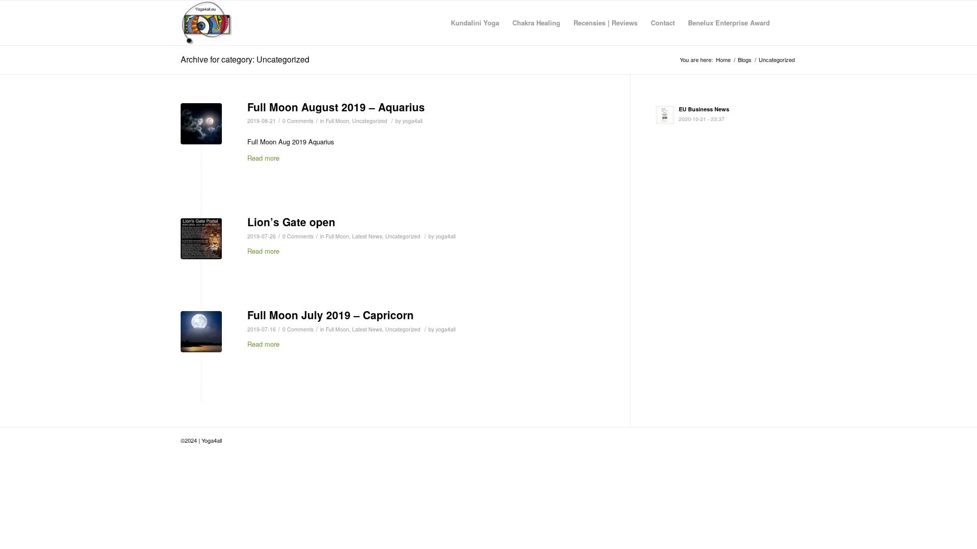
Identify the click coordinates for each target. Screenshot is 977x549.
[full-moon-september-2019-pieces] (201, 331)
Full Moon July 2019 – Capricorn (330, 314)
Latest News (367, 236)
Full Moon (337, 121)
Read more (263, 158)
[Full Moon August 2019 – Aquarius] (201, 123)
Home (723, 60)
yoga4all (412, 121)
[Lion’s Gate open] (201, 238)
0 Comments (297, 121)
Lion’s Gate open (291, 221)
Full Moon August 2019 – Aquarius (336, 106)
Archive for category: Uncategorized (245, 59)
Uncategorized (369, 121)
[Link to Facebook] (788, 440)
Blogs (745, 60)
